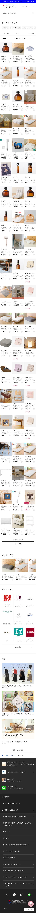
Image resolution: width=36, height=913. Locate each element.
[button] (18, 543)
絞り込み (30, 909)
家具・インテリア (11, 755)
